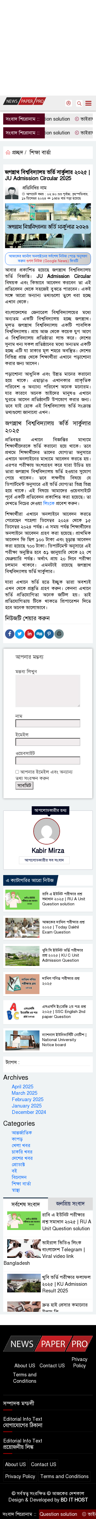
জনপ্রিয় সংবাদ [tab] (70, 1203)
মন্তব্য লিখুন (26, 671)
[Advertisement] (48, 48)
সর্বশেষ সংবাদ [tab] (25, 1204)
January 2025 (27, 1106)
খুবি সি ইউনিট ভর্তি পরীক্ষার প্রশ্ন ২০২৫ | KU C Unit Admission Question (62, 955)
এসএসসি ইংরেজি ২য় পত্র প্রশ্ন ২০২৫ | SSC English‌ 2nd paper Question (64, 1011)
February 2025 (27, 1099)
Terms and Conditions (25, 1378)
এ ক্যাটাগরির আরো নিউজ (30, 880)
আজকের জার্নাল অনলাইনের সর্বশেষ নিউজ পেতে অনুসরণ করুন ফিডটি (48, 258)
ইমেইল (22, 735)
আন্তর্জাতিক (22, 1133)
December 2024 (29, 1112)
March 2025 (24, 1093)
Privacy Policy (79, 1362)
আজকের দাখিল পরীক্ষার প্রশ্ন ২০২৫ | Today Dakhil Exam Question (63, 927)
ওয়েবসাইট (25, 753)
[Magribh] (48, 1343)
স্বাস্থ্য (16, 1190)
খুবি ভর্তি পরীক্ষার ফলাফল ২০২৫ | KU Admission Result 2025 (66, 1284)
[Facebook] (9, 634)
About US (24, 1366)
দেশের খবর (22, 1158)
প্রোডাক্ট (18, 1165)
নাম (18, 716)
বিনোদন (19, 1177)
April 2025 (22, 1087)
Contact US (52, 1366)
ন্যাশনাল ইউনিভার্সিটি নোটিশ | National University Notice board (64, 1039)
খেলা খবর (21, 1145)
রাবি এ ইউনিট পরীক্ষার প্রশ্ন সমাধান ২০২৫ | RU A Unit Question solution (63, 899)
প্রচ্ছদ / (18, 152)
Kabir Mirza (48, 851)
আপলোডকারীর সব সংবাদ (44, 860)
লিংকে (49, 503)
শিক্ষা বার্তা (40, 152)
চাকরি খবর (22, 1152)
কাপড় (17, 1139)
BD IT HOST (74, 1500)
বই (14, 1171)
